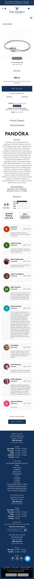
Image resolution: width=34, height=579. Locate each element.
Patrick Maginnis (16, 379)
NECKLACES (11, 189)
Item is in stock (17, 105)
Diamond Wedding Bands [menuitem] (17, 486)
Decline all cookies (11, 575)
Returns (25, 97)
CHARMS (24, 190)
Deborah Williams (16, 401)
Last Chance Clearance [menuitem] (17, 491)
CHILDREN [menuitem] (17, 478)
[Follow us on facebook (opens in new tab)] (12, 558)
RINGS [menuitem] (17, 465)
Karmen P (14, 227)
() (29, 201)
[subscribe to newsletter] (25, 530)
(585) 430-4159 (17, 64)
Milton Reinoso (16, 287)
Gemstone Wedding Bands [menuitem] (17, 488)
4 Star (14, 203)
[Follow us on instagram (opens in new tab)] (17, 558)
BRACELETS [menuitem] (17, 472)
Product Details (17, 120)
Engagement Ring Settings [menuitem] (17, 484)
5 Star (14, 201)
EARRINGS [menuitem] (17, 470)
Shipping (9, 97)
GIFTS (17, 189)
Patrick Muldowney (17, 259)
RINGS (17, 190)
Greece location (25, 109)
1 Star (14, 208)
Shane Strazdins (16, 306)
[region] (17, 45)
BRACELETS (10, 190)
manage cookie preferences (16, 570)
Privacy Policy (25, 569)
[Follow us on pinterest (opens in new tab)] (21, 558)
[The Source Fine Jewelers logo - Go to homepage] (17, 10)
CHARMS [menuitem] (17, 480)
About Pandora (17, 125)
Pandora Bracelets (7, 24)
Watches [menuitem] (17, 482)
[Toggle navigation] (31, 17)
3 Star (14, 205)
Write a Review (17, 421)
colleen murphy (16, 243)
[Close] (32, 3)
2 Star (14, 206)
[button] (3, 8)
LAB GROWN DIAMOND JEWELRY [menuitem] (17, 463)
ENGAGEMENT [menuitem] (17, 474)
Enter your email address (17, 526)
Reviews (17, 197)
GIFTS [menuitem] (17, 476)
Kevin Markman (16, 364)
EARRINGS (23, 189)
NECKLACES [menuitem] (17, 467)
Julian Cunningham (17, 274)
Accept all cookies (23, 575)
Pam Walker (15, 345)
